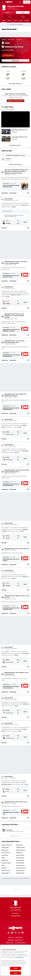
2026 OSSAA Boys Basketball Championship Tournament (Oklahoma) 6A (13, 216)
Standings (26, 20)
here (24, 155)
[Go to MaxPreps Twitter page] (19, 933)
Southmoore (26, 704)
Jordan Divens (6, 183)
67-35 (26, 784)
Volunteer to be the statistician (15, 101)
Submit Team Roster (15, 164)
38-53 (13, 578)
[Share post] (28, 193)
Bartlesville (26, 451)
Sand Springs (26, 653)
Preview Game (15, 60)
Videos (20, 20)
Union (7, 221)
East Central (5, 855)
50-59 (13, 207)
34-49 (7, 296)
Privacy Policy (19, 940)
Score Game (8, 55)
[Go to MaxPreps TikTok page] (8, 933)
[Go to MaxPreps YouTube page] (12, 933)
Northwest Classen (6, 784)
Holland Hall (5, 860)
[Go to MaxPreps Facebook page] (22, 933)
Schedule (9, 20)
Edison (3, 858)
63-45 (22, 531)
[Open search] (20, 2)
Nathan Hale (19, 845)
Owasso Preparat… (21, 850)
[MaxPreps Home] (9, 2)
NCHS (7, 791)
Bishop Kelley (5, 847)
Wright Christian (20, 873)
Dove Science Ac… (6, 852)
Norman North (10, 738)
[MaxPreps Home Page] (7, 24)
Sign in (26, 2)
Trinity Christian (20, 860)
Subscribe (11, 940)
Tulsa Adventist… (20, 863)
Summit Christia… (20, 855)
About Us (11, 937)
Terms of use (9, 943)
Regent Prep (19, 852)
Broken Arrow (10, 434)
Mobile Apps (19, 937)
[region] (15, 960)
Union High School (15, 907)
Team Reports (6, 273)
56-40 (16, 655)
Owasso (24, 576)
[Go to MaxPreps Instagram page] (15, 933)
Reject (15, 973)
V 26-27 (7, 12)
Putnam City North (15, 294)
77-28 (16, 452)
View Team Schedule (15, 83)
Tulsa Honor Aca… (20, 865)
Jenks (3, 865)
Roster (15, 20)
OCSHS (8, 538)
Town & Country (20, 858)
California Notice (20, 943)
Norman (24, 205)
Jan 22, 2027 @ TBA (8, 50)
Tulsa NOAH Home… (21, 868)
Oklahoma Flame (20, 847)
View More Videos (15, 145)
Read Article (5, 193)
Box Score (4, 227)
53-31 (20, 427)
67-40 (19, 731)
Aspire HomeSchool (7, 845)
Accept (15, 968)
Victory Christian (20, 870)
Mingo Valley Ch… (6, 873)
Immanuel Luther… (6, 863)
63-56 (16, 705)
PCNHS (8, 303)
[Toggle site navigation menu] (2, 2)
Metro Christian (5, 870)
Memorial (4, 868)
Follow (23, 12)
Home (3, 20)
